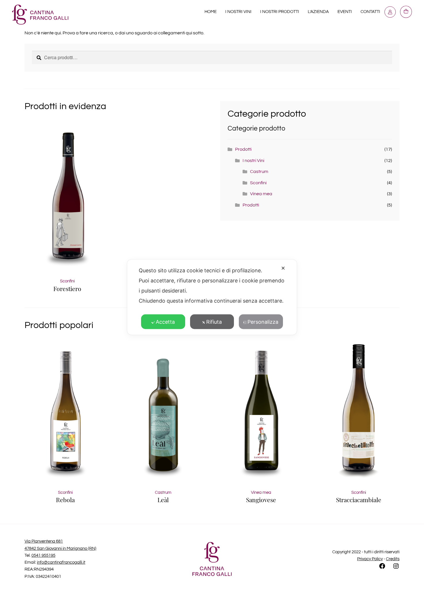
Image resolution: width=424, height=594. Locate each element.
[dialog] (212, 297)
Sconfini (258, 182)
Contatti (370, 12)
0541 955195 (43, 555)
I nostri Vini (238, 12)
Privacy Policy (370, 559)
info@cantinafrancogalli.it (61, 562)
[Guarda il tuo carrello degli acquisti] (406, 12)
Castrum (259, 171)
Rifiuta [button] (214, 322)
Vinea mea (261, 193)
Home (211, 12)
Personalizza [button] (262, 322)
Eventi (344, 12)
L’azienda (318, 12)
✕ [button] (283, 268)
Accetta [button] (165, 322)
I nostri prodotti (279, 12)
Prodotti (243, 149)
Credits (392, 559)
